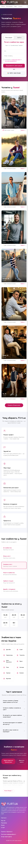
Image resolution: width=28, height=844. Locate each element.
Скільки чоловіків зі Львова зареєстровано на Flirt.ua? (10, 701)
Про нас (3, 820)
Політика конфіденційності (8, 834)
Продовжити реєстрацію (14, 66)
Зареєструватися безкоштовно (8, 761)
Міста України (9, 6)
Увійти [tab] (19, 37)
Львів (15, 6)
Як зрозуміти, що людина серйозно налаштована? (12, 716)
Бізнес (3, 825)
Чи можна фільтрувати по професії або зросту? (12, 723)
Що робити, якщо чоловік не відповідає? (10, 730)
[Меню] (25, 2)
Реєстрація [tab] (8, 37)
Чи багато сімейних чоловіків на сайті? (12, 708)
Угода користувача (6, 836)
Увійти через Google (15, 73)
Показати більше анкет (14, 405)
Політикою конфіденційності (11, 61)
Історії (3, 827)
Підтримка (4, 823)
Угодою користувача (16, 59)
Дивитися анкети (21, 761)
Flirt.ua (3, 6)
